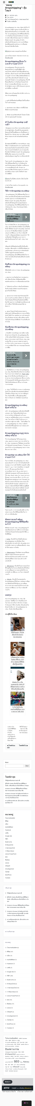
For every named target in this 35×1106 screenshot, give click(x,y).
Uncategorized (9, 869)
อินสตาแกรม (8, 842)
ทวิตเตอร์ (7, 866)
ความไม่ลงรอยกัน (9, 1044)
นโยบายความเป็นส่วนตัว (24, 1091)
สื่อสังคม (7, 860)
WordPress (8, 875)
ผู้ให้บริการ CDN (16, 1040)
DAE (26, 1042)
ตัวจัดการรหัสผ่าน (24, 1056)
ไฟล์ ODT (16, 1056)
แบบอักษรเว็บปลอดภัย (18, 1069)
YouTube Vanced (13, 1071)
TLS (11, 1067)
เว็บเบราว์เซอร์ (8, 1069)
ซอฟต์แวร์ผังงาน (25, 1044)
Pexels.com (9, 58)
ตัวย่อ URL (22, 1067)
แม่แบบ (7, 863)
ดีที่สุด (6, 821)
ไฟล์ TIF (7, 1067)
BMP (10, 1040)
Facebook (8, 830)
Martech (7, 1056)
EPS (15, 1044)
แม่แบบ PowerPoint (10, 854)
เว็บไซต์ (7, 872)
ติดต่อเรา (8, 1082)
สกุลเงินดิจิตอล (9, 827)
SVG (9, 1064)
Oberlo (9, 579)
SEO (6, 857)
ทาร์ (15, 1064)
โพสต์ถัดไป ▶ (23, 745)
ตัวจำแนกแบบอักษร (9, 1046)
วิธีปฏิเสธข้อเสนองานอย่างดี (12, 780)
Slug (21, 1062)
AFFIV (12, 17)
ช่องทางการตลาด (20, 1054)
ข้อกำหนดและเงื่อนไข (9, 1091)
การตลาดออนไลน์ (23, 19)
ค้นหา (7, 762)
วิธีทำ (6, 839)
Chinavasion (11, 552)
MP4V (12, 1056)
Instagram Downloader (11, 1052)
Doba (8, 539)
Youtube (7, 878)
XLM (25, 1069)
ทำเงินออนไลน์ (13, 19)
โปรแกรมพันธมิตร (10, 818)
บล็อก (6, 824)
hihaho (17, 1046)
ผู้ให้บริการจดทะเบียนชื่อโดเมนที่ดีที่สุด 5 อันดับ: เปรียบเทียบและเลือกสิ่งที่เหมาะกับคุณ (18, 899)
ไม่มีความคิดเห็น (12, 21)
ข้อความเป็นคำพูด (21, 1064)
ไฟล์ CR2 (22, 1042)
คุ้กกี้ (18, 1042)
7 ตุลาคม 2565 (13, 15)
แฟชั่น (6, 833)
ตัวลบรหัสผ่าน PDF (9, 1058)
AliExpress (10, 566)
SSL (6, 1064)
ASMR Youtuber (23, 1038)
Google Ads (8, 836)
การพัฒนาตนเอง (9, 851)
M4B (23, 1052)
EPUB (18, 1044)
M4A (19, 1052)
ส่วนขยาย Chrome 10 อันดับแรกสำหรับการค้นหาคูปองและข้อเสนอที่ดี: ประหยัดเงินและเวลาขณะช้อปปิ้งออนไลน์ (16, 795)
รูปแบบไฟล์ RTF (9, 1062)
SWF (12, 1064)
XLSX (6, 1071)
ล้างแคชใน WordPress (10, 1042)
